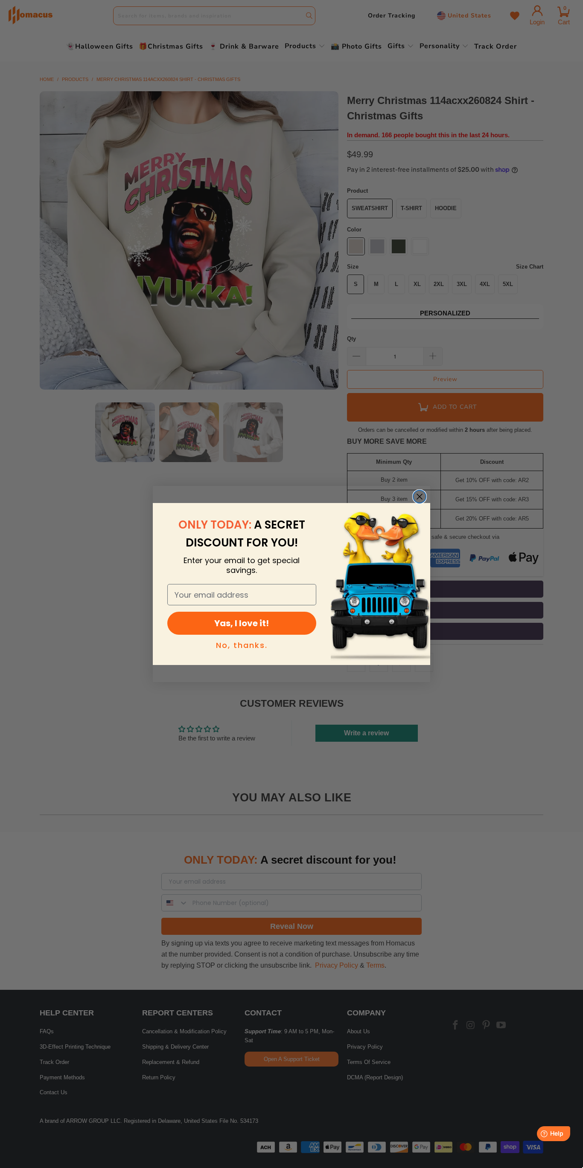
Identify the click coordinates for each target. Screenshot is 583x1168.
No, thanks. (242, 645)
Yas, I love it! (241, 623)
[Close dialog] (419, 496)
